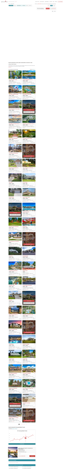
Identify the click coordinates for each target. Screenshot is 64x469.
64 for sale (13, 98)
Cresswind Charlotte (27, 373)
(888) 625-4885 (37, 1)
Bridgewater (11, 344)
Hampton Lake (12, 285)
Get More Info (15, 212)
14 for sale (13, 377)
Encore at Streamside (13, 329)
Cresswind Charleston (13, 270)
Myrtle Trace (25, 270)
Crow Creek (25, 182)
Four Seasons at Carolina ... (14, 241)
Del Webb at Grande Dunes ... (14, 123)
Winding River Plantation (14, 226)
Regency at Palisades (13, 388)
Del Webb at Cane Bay (27, 94)
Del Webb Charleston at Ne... (28, 314)
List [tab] (48, 5)
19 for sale (13, 274)
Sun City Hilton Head (13, 79)
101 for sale (27, 142)
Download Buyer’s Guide (28, 244)
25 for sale (13, 245)
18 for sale (27, 98)
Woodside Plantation (13, 373)
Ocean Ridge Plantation (27, 285)
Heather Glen (11, 358)
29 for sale (27, 230)
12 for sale (13, 421)
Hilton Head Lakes (26, 197)
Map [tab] (54, 5)
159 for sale (14, 83)
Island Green (11, 197)
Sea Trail (10, 182)
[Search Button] (15, 1)
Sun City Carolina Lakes (13, 94)
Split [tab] (51, 5)
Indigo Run (25, 358)
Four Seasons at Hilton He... (28, 388)
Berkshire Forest (26, 211)
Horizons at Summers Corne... (28, 123)
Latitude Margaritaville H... (28, 79)
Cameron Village (26, 344)
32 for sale (13, 142)
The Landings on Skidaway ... (28, 167)
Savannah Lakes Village (27, 138)
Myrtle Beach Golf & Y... (13, 314)
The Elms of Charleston (13, 153)
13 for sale (13, 392)
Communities (11, 5)
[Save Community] (20, 79)
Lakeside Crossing (26, 402)
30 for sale (13, 230)
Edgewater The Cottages (13, 417)
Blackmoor (25, 226)
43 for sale (27, 186)
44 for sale (13, 186)
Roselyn (10, 300)
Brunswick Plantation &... (14, 167)
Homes (15, 5)
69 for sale (27, 83)
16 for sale (13, 333)
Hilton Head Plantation (13, 138)
